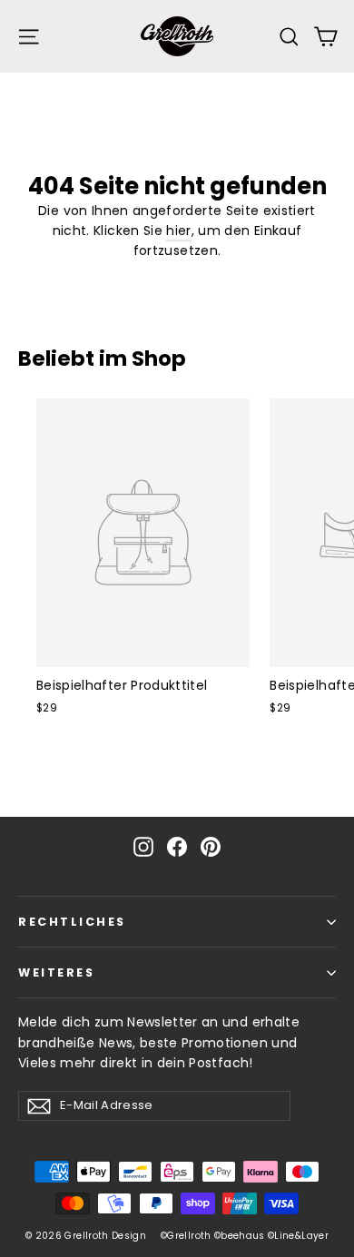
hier (178, 230)
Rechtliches (72, 921)
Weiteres (56, 972)
